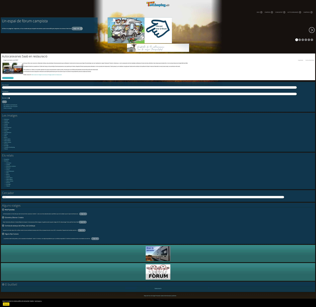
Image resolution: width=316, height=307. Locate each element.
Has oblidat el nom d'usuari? (10, 106)
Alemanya (6, 119)
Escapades (6, 159)
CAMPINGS (306, 12)
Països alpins (7, 139)
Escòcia (6, 126)
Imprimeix (300, 60)
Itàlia (5, 135)
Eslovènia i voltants (11, 166)
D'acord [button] (6, 304)
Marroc (5, 137)
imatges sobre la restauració (55, 74)
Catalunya (6, 122)
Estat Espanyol (7, 127)
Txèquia (6, 149)
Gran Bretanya (7, 132)
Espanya (8, 168)
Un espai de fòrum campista (25, 21)
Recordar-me (5, 98)
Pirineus (6, 144)
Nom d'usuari (5, 85)
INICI (258, 12)
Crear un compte (7, 108)
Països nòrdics (7, 142)
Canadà (6, 121)
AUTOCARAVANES (292, 12)
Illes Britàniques (10, 171)
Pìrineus (8, 182)
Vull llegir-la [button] (38, 301)
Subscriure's (158, 288)
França (5, 131)
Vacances (6, 161)
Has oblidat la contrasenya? (10, 105)
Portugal (6, 145)
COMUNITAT (279, 12)
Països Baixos (7, 140)
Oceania (8, 176)
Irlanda (6, 134)
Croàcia (6, 124)
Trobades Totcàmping (9, 147)
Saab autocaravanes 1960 (8, 77)
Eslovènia (6, 129)
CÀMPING (267, 12)
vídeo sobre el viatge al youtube (39, 74)
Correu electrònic (309, 60)
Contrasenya (5, 91)
